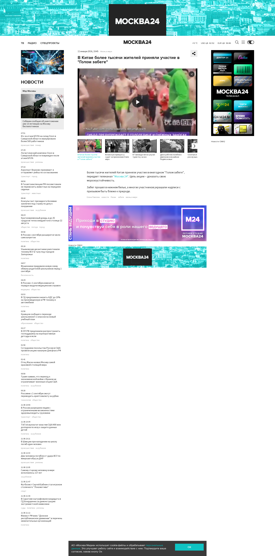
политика (25, 241)
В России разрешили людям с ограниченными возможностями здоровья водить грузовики (37, 410)
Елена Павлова (93, 197)
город (34, 177)
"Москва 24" (120, 177)
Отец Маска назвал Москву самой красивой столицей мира (38, 363)
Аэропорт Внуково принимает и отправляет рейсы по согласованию (39, 171)
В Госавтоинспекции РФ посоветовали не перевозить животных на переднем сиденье (41, 187)
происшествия (27, 145)
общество (25, 227)
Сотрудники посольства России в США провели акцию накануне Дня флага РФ (41, 349)
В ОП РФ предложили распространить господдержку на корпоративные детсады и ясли (40, 334)
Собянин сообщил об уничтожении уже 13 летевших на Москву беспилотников (40, 124)
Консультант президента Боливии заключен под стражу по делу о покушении (39, 204)
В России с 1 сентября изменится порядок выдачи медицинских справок (41, 284)
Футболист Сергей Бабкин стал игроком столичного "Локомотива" (41, 486)
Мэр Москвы (29, 91)
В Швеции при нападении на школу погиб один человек (39, 443)
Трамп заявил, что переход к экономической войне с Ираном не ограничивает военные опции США (39, 379)
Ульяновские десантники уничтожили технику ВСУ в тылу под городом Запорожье (40, 252)
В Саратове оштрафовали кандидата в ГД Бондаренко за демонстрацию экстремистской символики (41, 501)
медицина (25, 290)
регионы (39, 162)
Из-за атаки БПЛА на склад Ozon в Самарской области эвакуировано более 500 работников (38, 139)
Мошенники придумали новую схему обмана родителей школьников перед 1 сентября (41, 269)
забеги (121, 197)
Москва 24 (137, 42)
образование (27, 323)
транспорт (25, 177)
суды (23, 508)
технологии (26, 400)
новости (105, 197)
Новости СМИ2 (75, 245)
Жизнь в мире (106, 51)
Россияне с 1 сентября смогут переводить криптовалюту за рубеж (40, 395)
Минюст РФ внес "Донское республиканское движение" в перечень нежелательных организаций (41, 518)
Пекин (113, 197)
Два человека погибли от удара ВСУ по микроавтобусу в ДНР (40, 457)
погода (35, 227)
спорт (23, 491)
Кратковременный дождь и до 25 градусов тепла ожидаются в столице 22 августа (41, 220)
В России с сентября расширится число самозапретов (40, 236)
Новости (32, 82)
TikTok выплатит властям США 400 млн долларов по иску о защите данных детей (41, 427)
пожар (38, 145)
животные (36, 193)
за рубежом (40, 210)
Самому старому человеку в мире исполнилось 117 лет (37, 471)
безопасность (27, 275)
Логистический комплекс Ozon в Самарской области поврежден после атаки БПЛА (40, 155)
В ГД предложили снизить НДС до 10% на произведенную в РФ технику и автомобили (40, 300)
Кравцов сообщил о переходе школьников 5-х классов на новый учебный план (38, 317)
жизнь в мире (131, 197)
